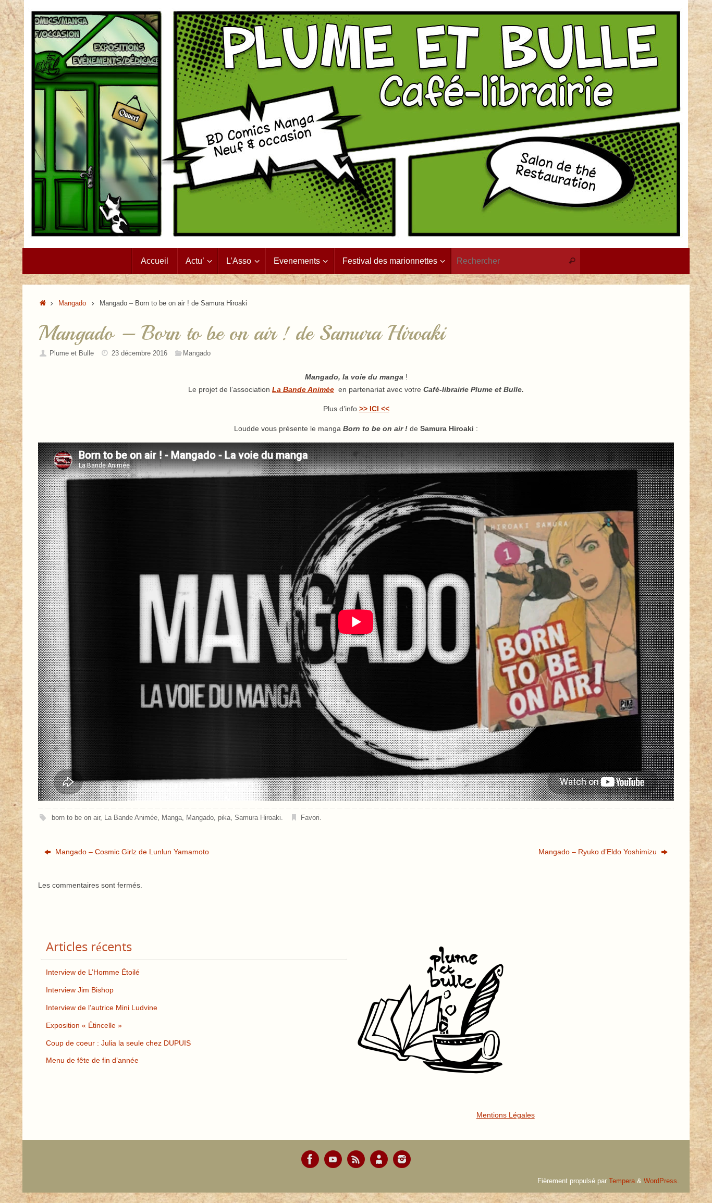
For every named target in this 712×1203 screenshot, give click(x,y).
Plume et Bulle (72, 353)
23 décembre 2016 (139, 353)
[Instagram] (402, 1159)
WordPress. (661, 1181)
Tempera (622, 1181)
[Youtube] (333, 1159)
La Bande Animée (130, 817)
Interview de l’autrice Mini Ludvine (101, 1007)
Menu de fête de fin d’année (92, 1060)
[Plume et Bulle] (310, 1159)
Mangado (72, 303)
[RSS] (356, 1159)
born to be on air (76, 817)
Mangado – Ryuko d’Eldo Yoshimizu (598, 852)
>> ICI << (374, 408)
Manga (172, 817)
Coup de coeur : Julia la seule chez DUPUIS (118, 1043)
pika (224, 817)
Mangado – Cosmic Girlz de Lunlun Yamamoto (131, 852)
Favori (310, 817)
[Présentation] (379, 1159)
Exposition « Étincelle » (84, 1025)
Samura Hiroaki (258, 817)
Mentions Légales (505, 1115)
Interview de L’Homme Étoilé (93, 972)
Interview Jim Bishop (80, 990)
